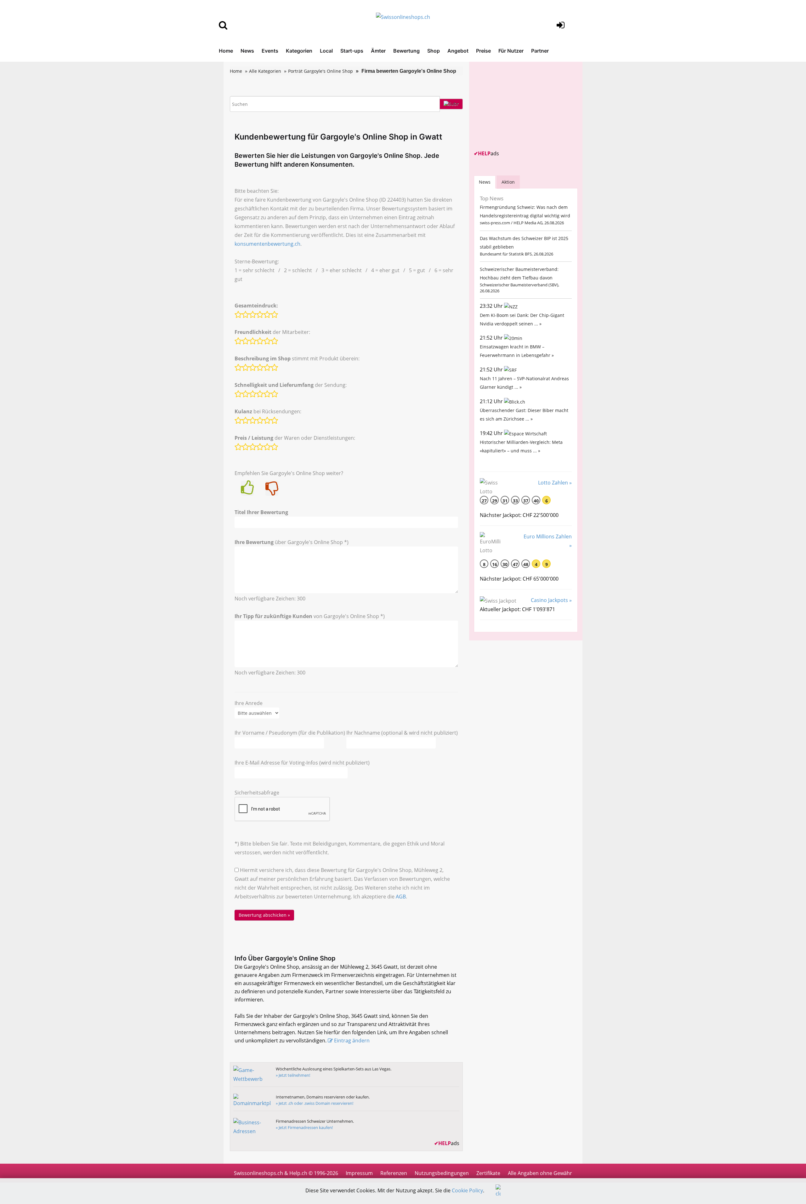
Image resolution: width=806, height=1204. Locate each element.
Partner (540, 51)
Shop (433, 51)
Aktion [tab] (508, 182)
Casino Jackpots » (551, 600)
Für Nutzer (511, 51)
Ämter (378, 51)
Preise (483, 51)
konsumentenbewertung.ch (267, 243)
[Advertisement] (521, 105)
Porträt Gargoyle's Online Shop (320, 71)
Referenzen (393, 1173)
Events (270, 51)
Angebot (457, 51)
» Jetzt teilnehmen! (293, 1075)
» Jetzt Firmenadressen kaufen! (304, 1127)
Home (226, 51)
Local (326, 51)
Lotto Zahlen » (555, 482)
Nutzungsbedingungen (442, 1173)
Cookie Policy (467, 1190)
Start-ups (351, 51)
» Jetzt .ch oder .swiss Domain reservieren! (314, 1103)
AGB (401, 896)
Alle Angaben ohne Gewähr (540, 1173)
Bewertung (406, 51)
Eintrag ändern (352, 1040)
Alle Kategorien (265, 71)
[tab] (485, 181)
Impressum (359, 1173)
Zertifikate (488, 1173)
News (247, 51)
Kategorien (299, 51)
